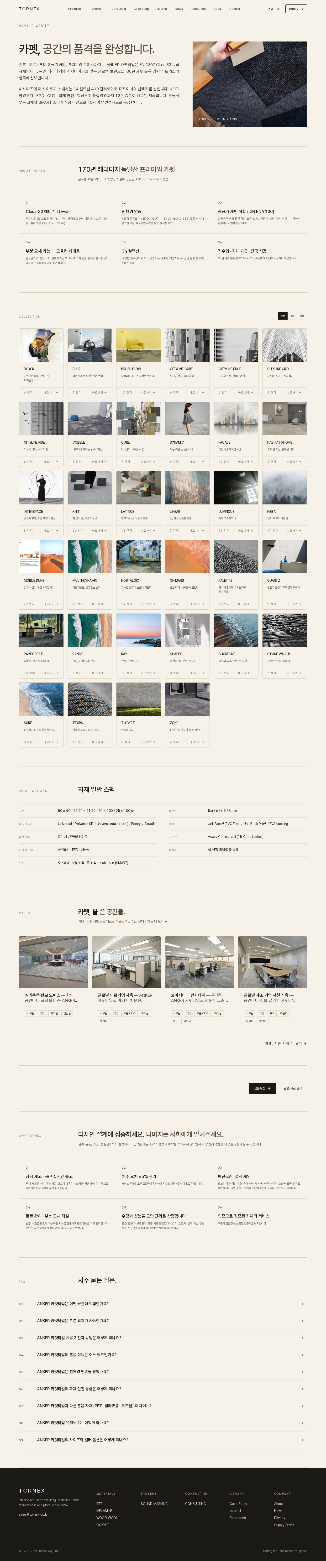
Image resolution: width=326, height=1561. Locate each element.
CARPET (102, 1525)
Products (74, 8)
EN (279, 8)
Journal (162, 8)
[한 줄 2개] (302, 316)
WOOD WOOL (107, 1518)
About (217, 8)
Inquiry (296, 8)
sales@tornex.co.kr (33, 1514)
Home (24, 25)
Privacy (279, 1518)
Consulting (118, 8)
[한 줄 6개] (283, 316)
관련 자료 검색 (293, 1088)
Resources (198, 8)
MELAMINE (104, 1511)
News (179, 8)
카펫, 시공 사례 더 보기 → (286, 1043)
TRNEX (29, 8)
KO (271, 8)
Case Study (141, 8)
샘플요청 (262, 1088)
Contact (234, 8)
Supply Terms (284, 1525)
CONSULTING (195, 1504)
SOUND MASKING (154, 1504)
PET (99, 1504)
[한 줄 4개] (292, 316)
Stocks (96, 8)
